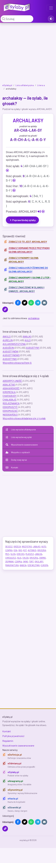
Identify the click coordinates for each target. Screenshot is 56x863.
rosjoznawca (11, 403)
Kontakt (14, 467)
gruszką (34, 558)
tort (31, 561)
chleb (25, 558)
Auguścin (8, 347)
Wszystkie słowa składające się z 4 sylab (24, 418)
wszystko (27, 546)
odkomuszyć (10, 406)
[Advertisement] (28, 54)
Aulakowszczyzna (14, 343)
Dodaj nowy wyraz (19, 460)
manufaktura (12, 565)
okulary (39, 561)
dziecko (20, 554)
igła (19, 558)
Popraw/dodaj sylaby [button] (24, 220)
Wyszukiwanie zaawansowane (24, 444)
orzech (17, 546)
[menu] (51, 8)
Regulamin (7, 740)
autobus (32, 550)
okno (25, 561)
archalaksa (33, 318)
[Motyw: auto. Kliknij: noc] (51, 19)
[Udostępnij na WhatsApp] (31, 303)
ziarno (42, 558)
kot (25, 550)
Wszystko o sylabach (20, 452)
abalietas (9, 384)
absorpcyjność (12, 380)
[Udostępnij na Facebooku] (18, 303)
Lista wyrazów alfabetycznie (23, 429)
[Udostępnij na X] (24, 303)
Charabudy (9, 395)
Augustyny (32, 347)
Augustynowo (11, 355)
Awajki (27, 336)
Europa (44, 565)
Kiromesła (9, 391)
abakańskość (11, 388)
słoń (13, 554)
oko (20, 550)
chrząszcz (10, 558)
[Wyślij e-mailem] (44, 303)
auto (43, 546)
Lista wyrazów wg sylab (21, 437)
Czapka (8, 550)
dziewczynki (34, 565)
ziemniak (9, 561)
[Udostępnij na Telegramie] (38, 303)
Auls (28, 340)
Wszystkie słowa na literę (17, 362)
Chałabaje (9, 399)
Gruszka (41, 550)
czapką (18, 561)
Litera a (41, 85)
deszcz (8, 546)
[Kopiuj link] (5, 309)
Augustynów (10, 351)
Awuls (7, 336)
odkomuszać (10, 410)
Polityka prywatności (13, 735)
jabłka (38, 554)
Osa (15, 550)
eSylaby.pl (7, 85)
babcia (23, 565)
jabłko (36, 546)
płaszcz (30, 554)
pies (7, 554)
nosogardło (10, 414)
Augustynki (10, 358)
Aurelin (8, 340)
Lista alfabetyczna (25, 85)
